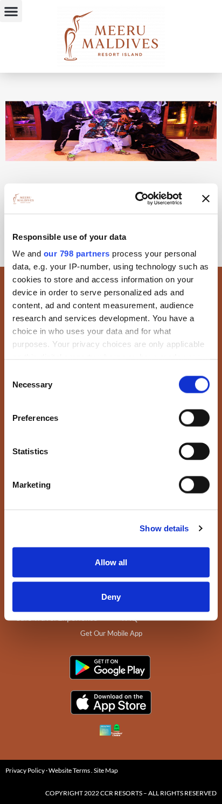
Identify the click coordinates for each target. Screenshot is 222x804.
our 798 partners (77, 253)
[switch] (194, 417)
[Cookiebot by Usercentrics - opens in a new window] (137, 199)
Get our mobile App (111, 633)
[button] (11, 11)
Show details (164, 528)
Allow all (111, 561)
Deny (111, 596)
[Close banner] (206, 198)
